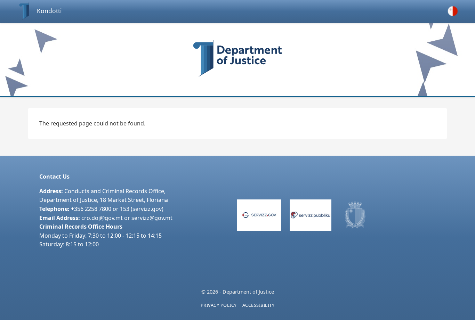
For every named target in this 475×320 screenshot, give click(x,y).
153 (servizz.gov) (141, 209)
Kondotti (49, 11)
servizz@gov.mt (151, 218)
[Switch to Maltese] (452, 11)
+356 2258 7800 (91, 209)
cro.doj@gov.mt (102, 218)
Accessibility (258, 305)
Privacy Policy (219, 305)
